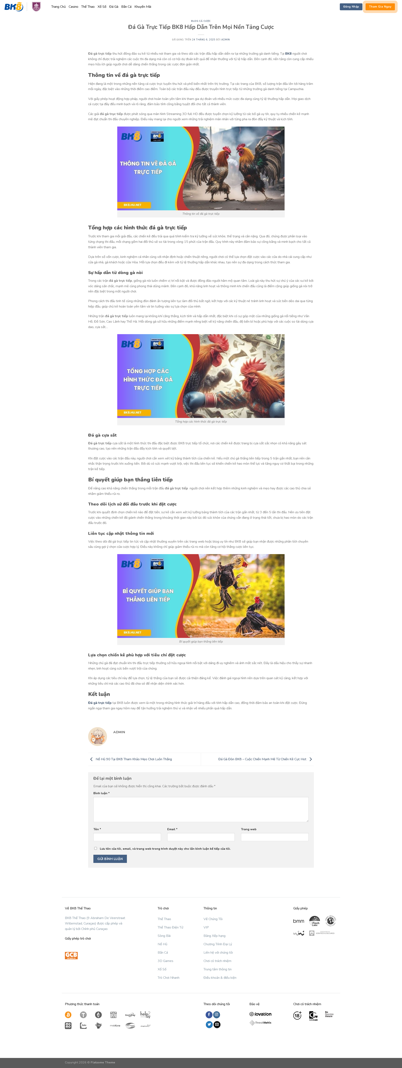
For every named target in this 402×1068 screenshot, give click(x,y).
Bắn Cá (126, 6)
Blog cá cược (201, 21)
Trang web (248, 829)
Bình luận (101, 793)
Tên (97, 829)
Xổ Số (102, 6)
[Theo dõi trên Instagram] (216, 1014)
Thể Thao (88, 6)
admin (225, 39)
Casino (73, 6)
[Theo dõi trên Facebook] (209, 1014)
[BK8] (24, 7)
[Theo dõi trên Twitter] (209, 1024)
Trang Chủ (58, 6)
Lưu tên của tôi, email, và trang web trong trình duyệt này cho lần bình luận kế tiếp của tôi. (165, 849)
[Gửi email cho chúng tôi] (217, 1024)
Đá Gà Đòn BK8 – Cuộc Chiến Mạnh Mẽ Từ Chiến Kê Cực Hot (262, 759)
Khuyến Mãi (142, 6)
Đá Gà (113, 6)
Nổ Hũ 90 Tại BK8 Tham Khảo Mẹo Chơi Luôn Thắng (133, 759)
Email (172, 829)
